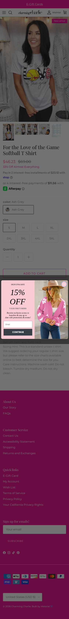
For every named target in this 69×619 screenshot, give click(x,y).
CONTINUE (18, 332)
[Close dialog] (64, 284)
